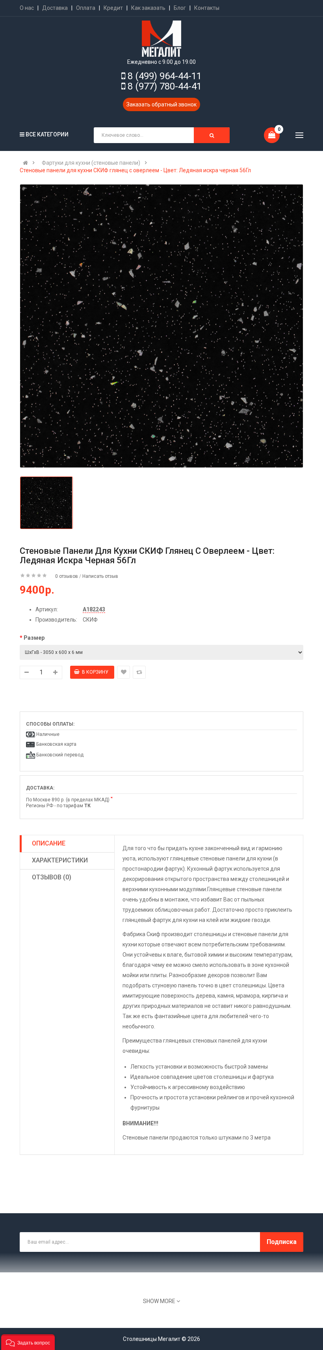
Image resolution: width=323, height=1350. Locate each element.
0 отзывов (66, 576)
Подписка (282, 1242)
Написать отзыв (100, 576)
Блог (180, 8)
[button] (28, 1342)
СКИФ (90, 619)
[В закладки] (123, 672)
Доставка (55, 8)
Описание (48, 843)
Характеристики (60, 860)
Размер (34, 638)
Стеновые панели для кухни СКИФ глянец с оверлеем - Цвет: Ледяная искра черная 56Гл (135, 170)
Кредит (113, 8)
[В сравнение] (139, 672)
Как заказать (148, 8)
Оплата (85, 8)
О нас (27, 8)
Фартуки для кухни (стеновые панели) (91, 163)
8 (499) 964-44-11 (165, 76)
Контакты (206, 8)
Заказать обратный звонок (161, 104)
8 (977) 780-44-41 (165, 86)
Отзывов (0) (51, 877)
